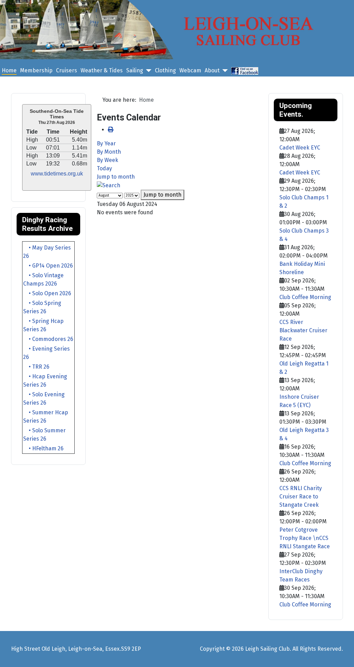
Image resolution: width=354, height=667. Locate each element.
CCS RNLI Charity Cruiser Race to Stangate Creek (300, 496)
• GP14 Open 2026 (48, 265)
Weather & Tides (102, 70)
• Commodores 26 (48, 339)
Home (9, 70)
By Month (109, 151)
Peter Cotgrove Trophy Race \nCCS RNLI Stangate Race (304, 538)
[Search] (108, 185)
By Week (107, 160)
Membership (36, 70)
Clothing (165, 70)
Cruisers (66, 70)
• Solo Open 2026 (47, 293)
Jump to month (116, 176)
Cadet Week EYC (299, 147)
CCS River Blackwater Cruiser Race (303, 330)
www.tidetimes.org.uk (57, 174)
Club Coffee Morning (305, 297)
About (212, 70)
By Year (106, 143)
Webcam (190, 70)
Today (104, 168)
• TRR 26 (36, 366)
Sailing (134, 70)
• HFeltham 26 (43, 448)
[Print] (110, 129)
